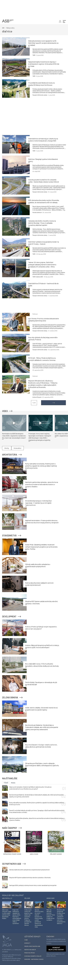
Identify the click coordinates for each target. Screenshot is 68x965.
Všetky (6, 448)
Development (9, 616)
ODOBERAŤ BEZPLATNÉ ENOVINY (56, 949)
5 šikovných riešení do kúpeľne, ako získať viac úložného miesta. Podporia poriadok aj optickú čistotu (28, 917)
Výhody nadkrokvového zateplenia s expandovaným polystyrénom (29, 870)
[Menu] (64, 21)
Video (5, 411)
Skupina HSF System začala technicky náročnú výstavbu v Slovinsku (30, 877)
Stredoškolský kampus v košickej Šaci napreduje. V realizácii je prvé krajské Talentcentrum (38, 503)
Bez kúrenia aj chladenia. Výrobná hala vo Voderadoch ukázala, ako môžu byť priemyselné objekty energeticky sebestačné (41, 727)
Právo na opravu (29, 953)
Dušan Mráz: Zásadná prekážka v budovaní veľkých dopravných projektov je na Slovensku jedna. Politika (41, 547)
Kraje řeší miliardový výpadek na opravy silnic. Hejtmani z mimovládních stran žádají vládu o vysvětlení (16, 916)
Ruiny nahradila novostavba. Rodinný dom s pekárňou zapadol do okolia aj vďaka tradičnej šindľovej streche (41, 466)
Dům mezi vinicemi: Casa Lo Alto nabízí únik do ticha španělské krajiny (6, 914)
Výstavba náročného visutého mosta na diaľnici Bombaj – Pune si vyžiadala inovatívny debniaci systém (42, 223)
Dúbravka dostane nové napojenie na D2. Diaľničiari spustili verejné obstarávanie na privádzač (43, 43)
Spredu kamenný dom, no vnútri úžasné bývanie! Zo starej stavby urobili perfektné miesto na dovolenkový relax (39, 918)
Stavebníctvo (9, 535)
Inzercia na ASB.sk (30, 949)
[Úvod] (7, 21)
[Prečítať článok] (16, 46)
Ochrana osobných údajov (32, 956)
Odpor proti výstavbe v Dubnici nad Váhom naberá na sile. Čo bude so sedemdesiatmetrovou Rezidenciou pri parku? (30, 788)
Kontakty (27, 943)
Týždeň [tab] (6, 783)
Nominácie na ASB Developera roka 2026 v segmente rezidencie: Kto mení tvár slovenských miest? (14, 436)
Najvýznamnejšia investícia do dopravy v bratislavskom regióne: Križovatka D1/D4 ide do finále (43, 64)
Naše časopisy (9, 828)
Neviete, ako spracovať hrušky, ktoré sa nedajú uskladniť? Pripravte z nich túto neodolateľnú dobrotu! (61, 916)
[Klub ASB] (59, 21)
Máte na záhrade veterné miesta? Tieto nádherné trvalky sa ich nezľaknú (50, 915)
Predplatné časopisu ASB (32, 946)
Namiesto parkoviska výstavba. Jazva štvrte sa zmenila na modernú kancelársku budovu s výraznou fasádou (41, 484)
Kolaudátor (18, 448)
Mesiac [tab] (13, 783)
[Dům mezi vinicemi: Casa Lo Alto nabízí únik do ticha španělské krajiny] (6, 904)
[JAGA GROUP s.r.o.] (7, 940)
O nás (26, 940)
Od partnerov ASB (11, 863)
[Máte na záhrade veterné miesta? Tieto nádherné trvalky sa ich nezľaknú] (50, 904)
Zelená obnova (10, 697)
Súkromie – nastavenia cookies (33, 959)
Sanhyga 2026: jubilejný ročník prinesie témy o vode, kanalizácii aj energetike (32, 885)
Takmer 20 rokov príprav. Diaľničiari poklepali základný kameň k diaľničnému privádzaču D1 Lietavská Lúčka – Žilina (42, 264)
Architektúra (9, 454)
